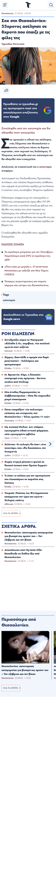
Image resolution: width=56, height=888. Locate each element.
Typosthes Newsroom (12, 44)
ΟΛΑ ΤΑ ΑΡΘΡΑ (10, 513)
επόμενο (50, 444)
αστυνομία (45, 167)
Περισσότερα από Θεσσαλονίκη (18, 622)
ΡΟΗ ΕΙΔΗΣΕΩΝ (17, 334)
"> (20, 110)
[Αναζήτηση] (51, 5)
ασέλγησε (24, 147)
